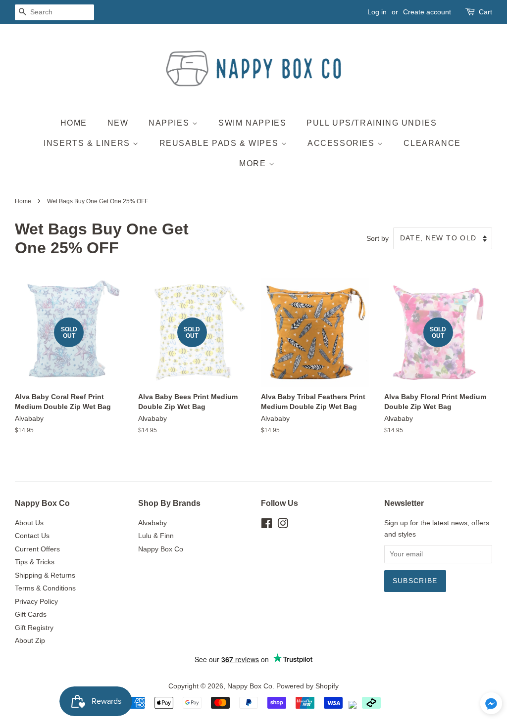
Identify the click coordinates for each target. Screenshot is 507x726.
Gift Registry (34, 628)
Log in (377, 12)
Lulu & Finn (156, 536)
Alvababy (152, 523)
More (254, 163)
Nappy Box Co (160, 549)
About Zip (30, 640)
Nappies (170, 123)
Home (73, 123)
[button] (491, 705)
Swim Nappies (252, 123)
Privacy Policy (36, 601)
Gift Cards (31, 614)
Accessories (342, 143)
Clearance (432, 143)
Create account (427, 12)
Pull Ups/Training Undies (371, 123)
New (118, 123)
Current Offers (37, 549)
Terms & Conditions (45, 588)
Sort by (377, 238)
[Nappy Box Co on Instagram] (282, 525)
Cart (485, 12)
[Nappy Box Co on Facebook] (266, 525)
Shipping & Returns (45, 575)
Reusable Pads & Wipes (220, 143)
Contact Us (32, 536)
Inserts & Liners (88, 143)
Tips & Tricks (34, 562)
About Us (29, 523)
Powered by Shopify (307, 686)
